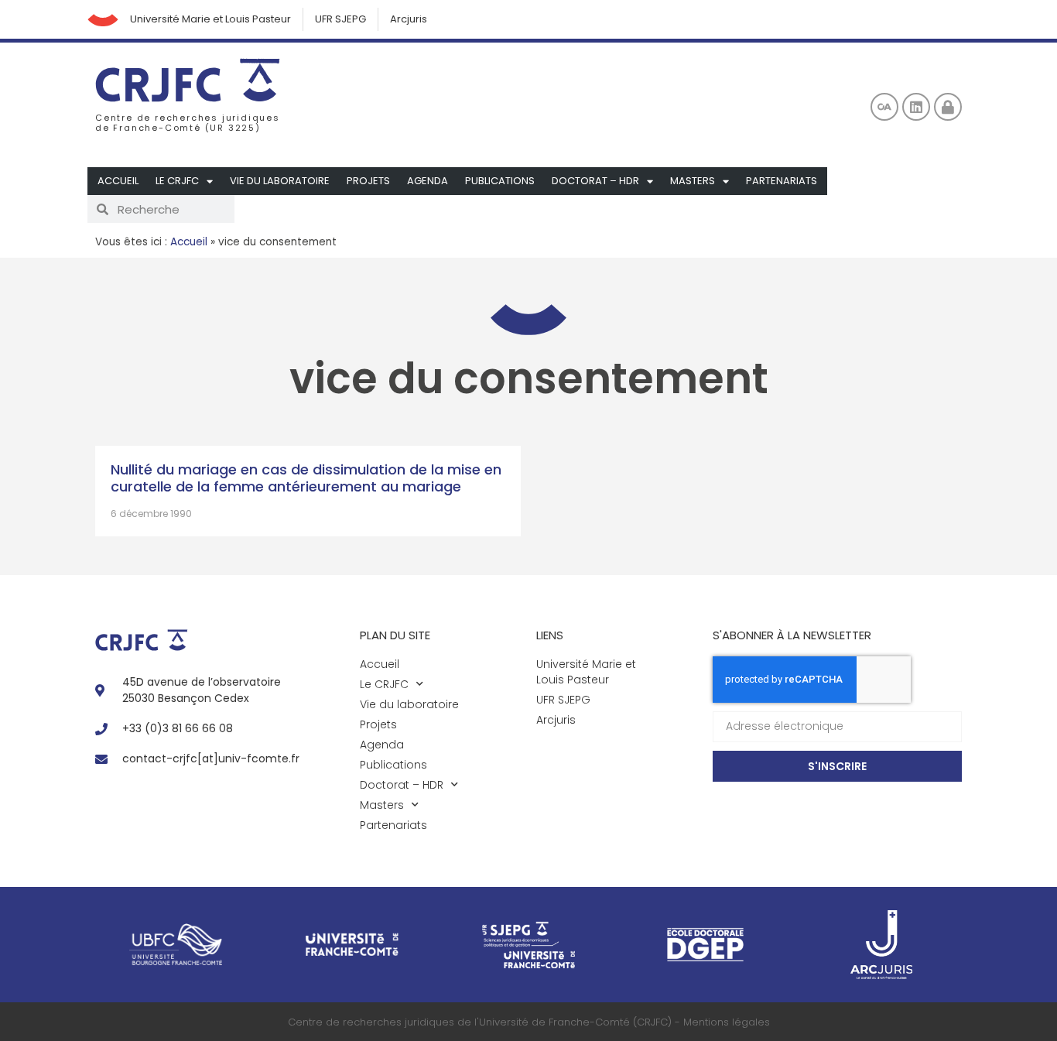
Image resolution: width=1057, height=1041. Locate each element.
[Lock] (948, 107)
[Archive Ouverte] (884, 107)
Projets (368, 180)
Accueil (118, 180)
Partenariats (781, 180)
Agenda (427, 180)
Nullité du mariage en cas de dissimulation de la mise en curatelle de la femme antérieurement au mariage (306, 478)
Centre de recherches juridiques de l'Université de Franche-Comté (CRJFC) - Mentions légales (529, 1022)
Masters (692, 180)
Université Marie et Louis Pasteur (210, 19)
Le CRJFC (177, 180)
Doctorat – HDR (595, 180)
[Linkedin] (916, 107)
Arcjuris (408, 19)
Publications (500, 180)
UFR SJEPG (340, 19)
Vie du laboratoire (280, 180)
